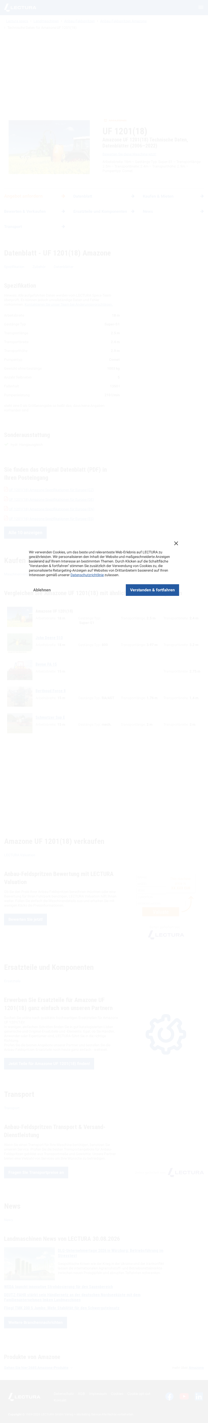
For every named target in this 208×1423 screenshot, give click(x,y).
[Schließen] (176, 543)
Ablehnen (42, 590)
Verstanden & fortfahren (152, 590)
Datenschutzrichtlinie (87, 575)
